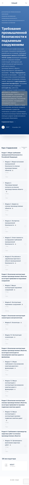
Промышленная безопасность (9, 18)
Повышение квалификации (9, 16)
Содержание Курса (8, 122)
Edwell (14, 3)
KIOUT (12, 464)
